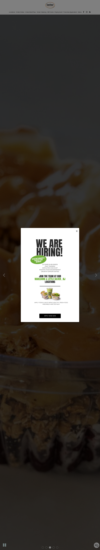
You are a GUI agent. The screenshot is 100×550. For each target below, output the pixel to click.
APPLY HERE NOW (50, 316)
